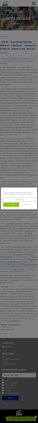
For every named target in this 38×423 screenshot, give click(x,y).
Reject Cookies (27, 204)
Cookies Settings (19, 199)
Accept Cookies (11, 204)
